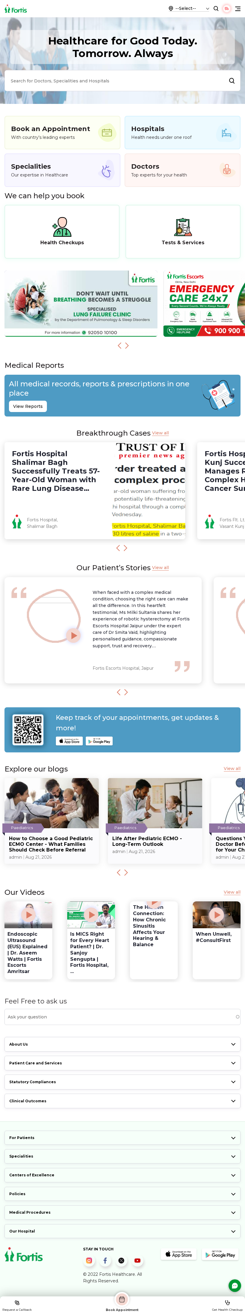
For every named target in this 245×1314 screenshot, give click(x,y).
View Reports (28, 406)
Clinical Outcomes (27, 1101)
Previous (119, 345)
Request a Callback (17, 1310)
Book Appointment (122, 1310)
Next (127, 345)
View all (160, 433)
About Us (18, 1044)
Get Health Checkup (227, 1310)
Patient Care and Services (35, 1063)
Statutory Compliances (32, 1082)
